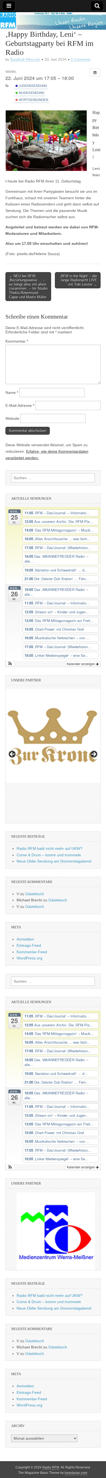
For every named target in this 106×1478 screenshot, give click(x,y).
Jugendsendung (32, 85)
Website (12, 418)
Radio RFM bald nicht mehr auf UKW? (49, 848)
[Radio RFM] (53, 21)
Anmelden (25, 939)
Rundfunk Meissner (25, 59)
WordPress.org (29, 958)
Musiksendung (31, 92)
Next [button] (93, 754)
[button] (10, 664)
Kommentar (16, 341)
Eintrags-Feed (29, 945)
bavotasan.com (76, 1473)
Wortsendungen (33, 99)
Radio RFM (50, 1467)
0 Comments (81, 59)
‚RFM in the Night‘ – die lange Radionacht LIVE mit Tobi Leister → (78, 280)
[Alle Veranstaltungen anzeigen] (95, 72)
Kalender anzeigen (81, 663)
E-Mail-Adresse (19, 405)
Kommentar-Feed (32, 952)
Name (11, 392)
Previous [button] (12, 754)
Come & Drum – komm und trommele (49, 855)
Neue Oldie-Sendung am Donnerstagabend (54, 861)
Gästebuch (34, 894)
